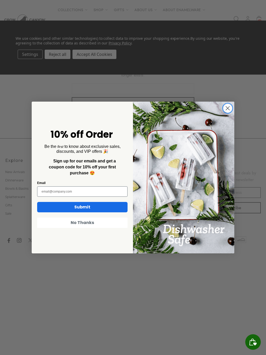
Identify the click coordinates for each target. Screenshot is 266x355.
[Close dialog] (227, 108)
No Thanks (82, 223)
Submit (82, 207)
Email (41, 183)
